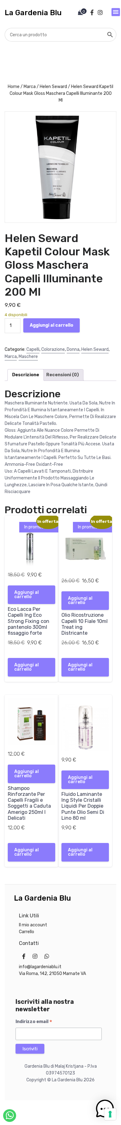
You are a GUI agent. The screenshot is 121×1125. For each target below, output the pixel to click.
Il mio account (33, 925)
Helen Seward (53, 86)
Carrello (26, 931)
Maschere (28, 356)
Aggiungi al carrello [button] (26, 594)
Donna (73, 349)
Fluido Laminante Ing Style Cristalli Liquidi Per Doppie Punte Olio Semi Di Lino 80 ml (82, 806)
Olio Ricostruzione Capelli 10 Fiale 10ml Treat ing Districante (84, 624)
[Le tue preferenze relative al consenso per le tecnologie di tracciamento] (110, 1114)
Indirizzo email (34, 1021)
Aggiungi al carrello (51, 325)
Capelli (32, 349)
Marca (30, 86)
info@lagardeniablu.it (40, 966)
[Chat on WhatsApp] (9, 1115)
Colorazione (53, 349)
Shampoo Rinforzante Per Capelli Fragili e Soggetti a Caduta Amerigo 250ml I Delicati (29, 803)
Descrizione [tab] (25, 374)
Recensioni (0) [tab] (62, 374)
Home (14, 86)
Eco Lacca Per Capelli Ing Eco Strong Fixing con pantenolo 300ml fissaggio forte (28, 621)
